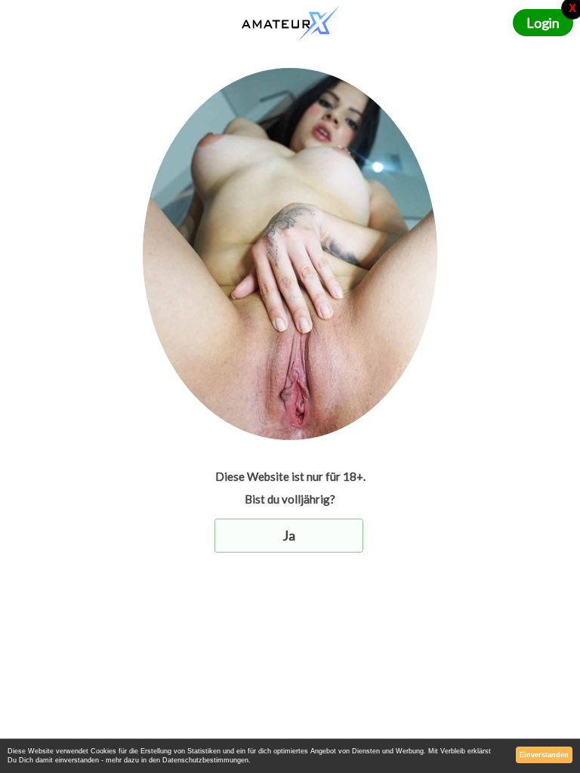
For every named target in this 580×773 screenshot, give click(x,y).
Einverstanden (544, 755)
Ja (288, 535)
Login (543, 22)
